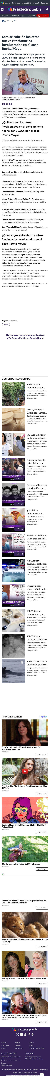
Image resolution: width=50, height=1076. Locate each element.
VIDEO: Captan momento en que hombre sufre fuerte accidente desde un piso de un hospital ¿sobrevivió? (36, 613)
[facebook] (29, 1035)
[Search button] (47, 9)
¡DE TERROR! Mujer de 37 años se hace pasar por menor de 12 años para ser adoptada (36, 436)
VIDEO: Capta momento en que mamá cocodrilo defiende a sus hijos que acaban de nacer (37, 386)
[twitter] (17, 1035)
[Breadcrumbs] (4, 20)
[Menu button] (2, 9)
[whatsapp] (33, 1035)
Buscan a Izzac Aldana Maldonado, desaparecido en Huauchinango (36, 587)
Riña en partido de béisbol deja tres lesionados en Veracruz (36, 462)
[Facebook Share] (10, 104)
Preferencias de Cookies (23, 1069)
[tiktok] (25, 1035)
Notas (6, 324)
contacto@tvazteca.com (33, 1057)
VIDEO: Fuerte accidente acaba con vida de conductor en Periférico (37, 562)
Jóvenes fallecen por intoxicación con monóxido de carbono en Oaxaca (37, 487)
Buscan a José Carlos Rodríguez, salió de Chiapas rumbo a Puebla (37, 537)
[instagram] (21, 1035)
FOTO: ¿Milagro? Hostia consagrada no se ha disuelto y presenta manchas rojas (36, 411)
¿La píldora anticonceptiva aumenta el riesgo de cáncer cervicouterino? (37, 512)
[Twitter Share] (3, 104)
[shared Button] (7, 104)
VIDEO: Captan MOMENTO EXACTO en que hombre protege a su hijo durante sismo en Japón (37, 638)
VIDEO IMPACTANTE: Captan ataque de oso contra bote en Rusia (37, 663)
